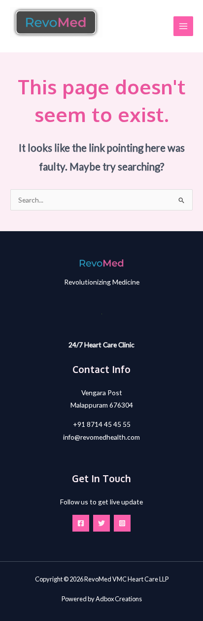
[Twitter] (101, 523)
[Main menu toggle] (183, 26)
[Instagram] (122, 523)
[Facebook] (80, 523)
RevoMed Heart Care (45, 41)
